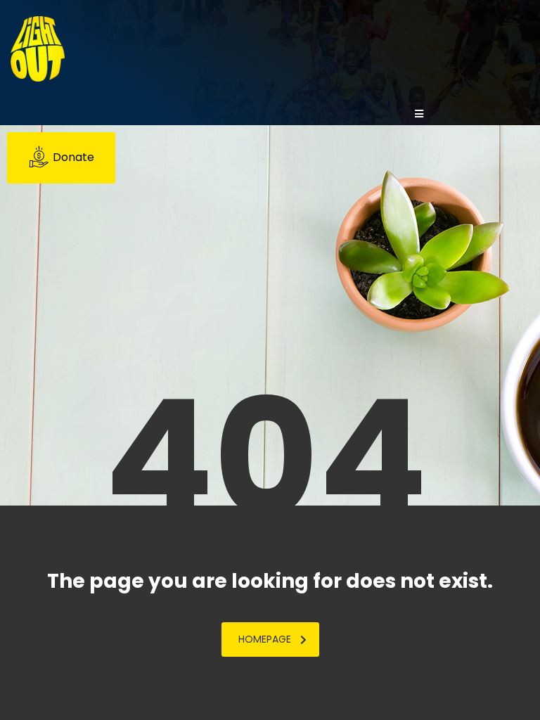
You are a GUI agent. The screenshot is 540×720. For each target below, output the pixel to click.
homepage (264, 639)
